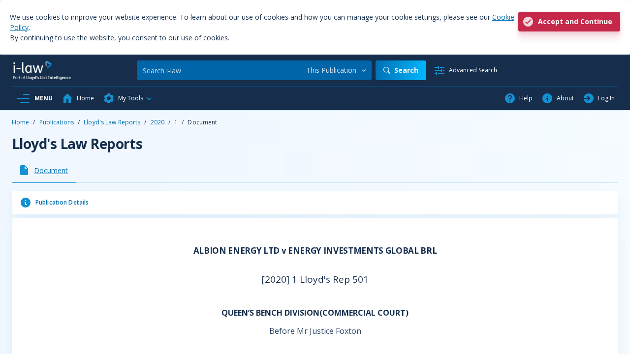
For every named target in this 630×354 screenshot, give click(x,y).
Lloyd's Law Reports (112, 122)
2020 (157, 122)
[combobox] (336, 70)
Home (20, 122)
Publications (56, 122)
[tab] (44, 170)
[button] (128, 98)
